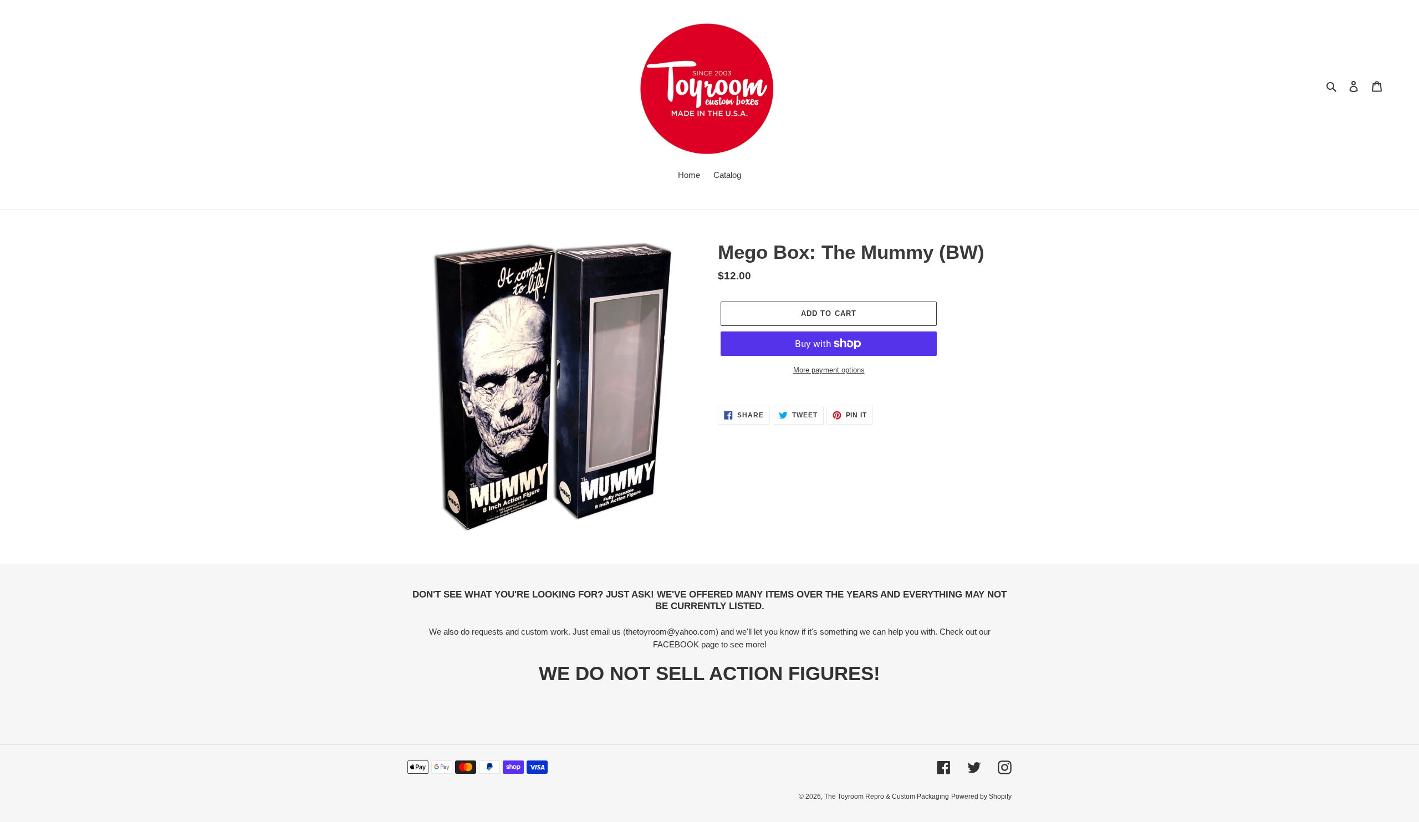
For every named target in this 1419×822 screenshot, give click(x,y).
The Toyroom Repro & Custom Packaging (886, 796)
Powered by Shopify (981, 796)
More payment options (829, 370)
